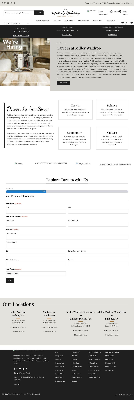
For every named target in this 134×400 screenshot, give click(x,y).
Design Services (77, 377)
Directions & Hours (18, 332)
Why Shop (75, 363)
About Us (76, 352)
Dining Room (59, 367)
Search (38, 13)
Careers (74, 359)
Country (71, 260)
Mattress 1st (59, 363)
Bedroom (58, 359)
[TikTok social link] (14, 3)
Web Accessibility (94, 377)
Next (10, 280)
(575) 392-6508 (20, 327)
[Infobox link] (108, 3)
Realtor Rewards (110, 367)
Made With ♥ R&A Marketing (124, 395)
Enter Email (10, 220)
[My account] (126, 23)
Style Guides (109, 356)
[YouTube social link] (8, 3)
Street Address (11, 233)
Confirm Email (73, 220)
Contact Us (92, 356)
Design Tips (109, 359)
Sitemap (74, 381)
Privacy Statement (95, 370)
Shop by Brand (60, 381)
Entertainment (60, 370)
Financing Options (95, 359)
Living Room (59, 356)
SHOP (57, 352)
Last (69, 207)
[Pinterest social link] (11, 3)
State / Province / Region (77, 251)
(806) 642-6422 (114, 330)
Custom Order (76, 374)
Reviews (74, 370)
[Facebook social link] (2, 3)
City (7, 251)
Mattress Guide (110, 363)
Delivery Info (93, 363)
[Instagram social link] (5, 3)
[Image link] (65, 13)
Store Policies (93, 374)
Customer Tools (112, 352)
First (7, 207)
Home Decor (59, 377)
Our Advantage (77, 367)
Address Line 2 (11, 242)
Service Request (94, 367)
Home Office (59, 374)
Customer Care (95, 352)
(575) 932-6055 (52, 327)
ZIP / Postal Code (12, 260)
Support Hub (109, 370)
